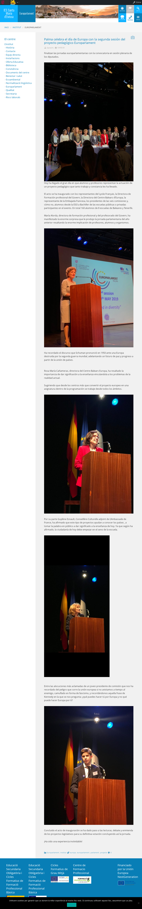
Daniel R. (50, 48)
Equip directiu (13, 54)
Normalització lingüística (19, 83)
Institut (17, 27)
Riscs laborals (13, 97)
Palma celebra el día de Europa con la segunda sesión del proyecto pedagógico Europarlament (84, 41)
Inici (6, 27)
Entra (138, 2)
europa (73, 852)
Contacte (10, 51)
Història (10, 47)
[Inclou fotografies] (133, 37)
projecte (103, 852)
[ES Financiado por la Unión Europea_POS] (127, 882)
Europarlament (27, 13)
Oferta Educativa (14, 61)
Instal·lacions (13, 58)
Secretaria (11, 93)
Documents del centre (17, 72)
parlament (95, 852)
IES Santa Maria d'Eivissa (9, 13)
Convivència (12, 68)
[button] (37, 13)
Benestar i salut (14, 76)
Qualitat (10, 90)
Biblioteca (11, 65)
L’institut (8, 44)
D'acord (71, 905)
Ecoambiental (13, 79)
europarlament (83, 852)
